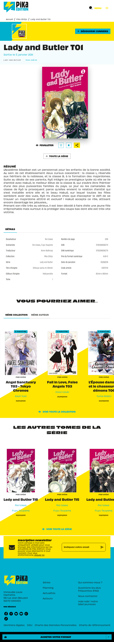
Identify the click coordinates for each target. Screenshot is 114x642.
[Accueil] (16, 7)
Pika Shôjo (21, 19)
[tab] (10, 229)
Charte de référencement (94, 624)
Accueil (9, 19)
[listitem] (6, 613)
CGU (29, 624)
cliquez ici (39, 555)
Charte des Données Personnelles (56, 624)
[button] (92, 31)
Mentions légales (14, 624)
